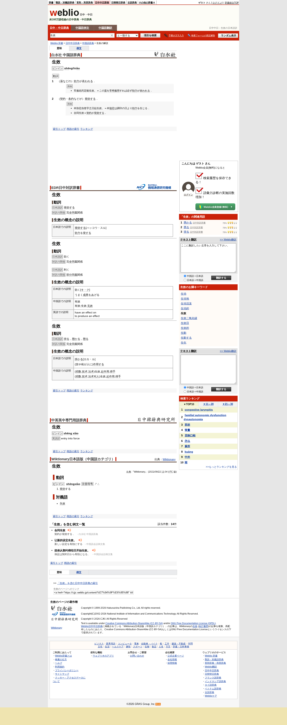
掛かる (79, 359)
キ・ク (85, 289)
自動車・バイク (149, 643)
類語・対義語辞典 (65, 2)
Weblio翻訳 (211, 666)
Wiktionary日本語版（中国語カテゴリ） (83, 459)
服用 (116, 90)
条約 (71, 98)
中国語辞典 (88, 43)
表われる (87, 81)
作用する (98, 364)
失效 (62, 503)
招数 (78, 371)
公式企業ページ (176, 655)
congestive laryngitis (199, 409)
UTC (170, 472)
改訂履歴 (203, 626)
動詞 (60, 477)
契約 (63, 98)
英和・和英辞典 (85, 2)
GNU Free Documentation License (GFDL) (193, 623)
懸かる (76, 338)
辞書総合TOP (232, 2)
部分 (69, 274)
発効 (62, 488)
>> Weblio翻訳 (228, 239)
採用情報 (172, 663)
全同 (72, 212)
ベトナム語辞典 (213, 688)
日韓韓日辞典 (118, 2)
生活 (107, 646)
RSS (158, 704)
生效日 (185, 323)
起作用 (105, 371)
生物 (147, 646)
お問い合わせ (137, 655)
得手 (112, 371)
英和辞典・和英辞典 (215, 663)
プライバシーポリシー (66, 670)
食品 (154, 646)
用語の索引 (73, 128)
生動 (183, 332)
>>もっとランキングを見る (221, 466)
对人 (96, 376)
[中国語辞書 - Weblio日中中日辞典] (64, 15)
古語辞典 (132, 2)
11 (162, 472)
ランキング (86, 128)
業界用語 (110, 643)
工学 (167, 643)
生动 (183, 293)
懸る (85, 338)
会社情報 (172, 659)
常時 (111, 90)
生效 (195, 626)
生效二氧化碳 (189, 318)
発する (87, 232)
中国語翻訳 (105, 27)
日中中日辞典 (102, 2)
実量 (187, 430)
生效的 (185, 327)
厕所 (187, 446)
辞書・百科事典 (181, 646)
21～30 (227, 404)
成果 (85, 294)
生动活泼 (186, 303)
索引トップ (59, 128)
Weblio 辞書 (56, 43)
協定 (111, 108)
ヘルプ (58, 663)
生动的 (185, 308)
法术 (91, 371)
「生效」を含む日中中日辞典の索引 (77, 583)
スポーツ (137, 646)
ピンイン (58, 483)
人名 (161, 646)
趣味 (128, 646)
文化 (100, 646)
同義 (74, 274)
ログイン (217, 2)
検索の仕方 (61, 659)
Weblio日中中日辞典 (91, 626)
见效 (90, 305)
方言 (168, 646)
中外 (187, 457)
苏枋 (187, 424)
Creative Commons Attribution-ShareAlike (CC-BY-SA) (134, 623)
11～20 (208, 404)
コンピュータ (125, 643)
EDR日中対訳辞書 (65, 188)
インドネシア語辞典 (215, 681)
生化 (183, 342)
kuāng (189, 451)
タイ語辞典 (211, 685)
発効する (90, 98)
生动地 (185, 298)
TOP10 (189, 404)
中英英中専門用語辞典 (68, 420)
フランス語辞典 (213, 677)
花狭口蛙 (190, 435)
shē (66, 68)
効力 (76, 81)
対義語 (62, 497)
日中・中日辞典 (59, 27)
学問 (190, 643)
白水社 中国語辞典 (65, 55)
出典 (128, 472)
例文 (79, 48)
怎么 (187, 440)
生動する (186, 337)
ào (78, 68)
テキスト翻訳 (188, 239)
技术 (84, 371)
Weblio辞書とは (63, 655)
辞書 (51, 2)
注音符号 (87, 483)
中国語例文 (82, 27)
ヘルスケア (118, 646)
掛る (66, 338)
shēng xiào (71, 433)
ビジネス (99, 643)
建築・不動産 (179, 643)
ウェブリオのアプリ (103, 655)
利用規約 (59, 666)
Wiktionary (169, 459)
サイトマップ (62, 674)
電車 (136, 643)
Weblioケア (211, 695)
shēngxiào (73, 483)
